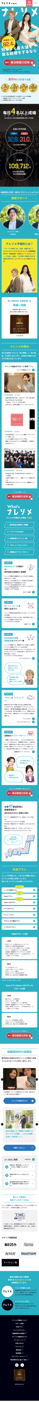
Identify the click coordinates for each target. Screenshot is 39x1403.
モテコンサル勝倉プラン (12, 921)
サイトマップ (19, 1346)
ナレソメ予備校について (19, 1320)
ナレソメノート (18, 1340)
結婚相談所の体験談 (18, 1333)
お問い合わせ (19, 1343)
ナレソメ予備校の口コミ (19, 1101)
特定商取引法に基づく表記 (18, 1360)
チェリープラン (9, 915)
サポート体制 (19, 1323)
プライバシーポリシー (18, 1356)
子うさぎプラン (9, 909)
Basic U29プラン (10, 902)
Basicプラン (8, 896)
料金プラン (19, 1327)
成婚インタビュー (19, 1148)
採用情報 (18, 1353)
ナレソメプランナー (19, 1330)
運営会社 (18, 1350)
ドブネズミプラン (10, 927)
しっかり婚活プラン (10, 890)
